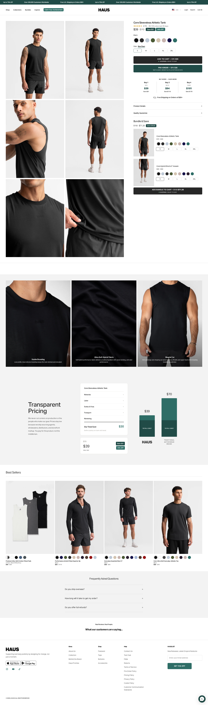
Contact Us (128, 651)
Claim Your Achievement (54, 10)
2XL (194, 149)
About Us (72, 651)
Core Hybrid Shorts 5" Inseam (167, 166)
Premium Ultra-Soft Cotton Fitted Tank (18, 561)
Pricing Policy (129, 675)
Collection (72, 655)
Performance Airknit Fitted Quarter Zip (67, 561)
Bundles (28, 10)
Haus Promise (74, 663)
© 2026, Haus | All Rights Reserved (17, 698)
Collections (17, 10)
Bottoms (101, 659)
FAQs (126, 659)
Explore (37, 10)
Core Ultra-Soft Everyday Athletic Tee (166, 561)
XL (186, 149)
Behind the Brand (75, 659)
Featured (101, 651)
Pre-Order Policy (130, 671)
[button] (202, 699)
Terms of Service (130, 667)
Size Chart (141, 46)
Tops (100, 655)
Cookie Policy (129, 683)
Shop (8, 10)
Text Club (127, 655)
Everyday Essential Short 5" (113, 561)
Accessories (102, 663)
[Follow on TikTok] (19, 669)
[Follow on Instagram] (7, 669)
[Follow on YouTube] (13, 669)
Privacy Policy (129, 679)
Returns (127, 663)
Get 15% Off (179, 666)
